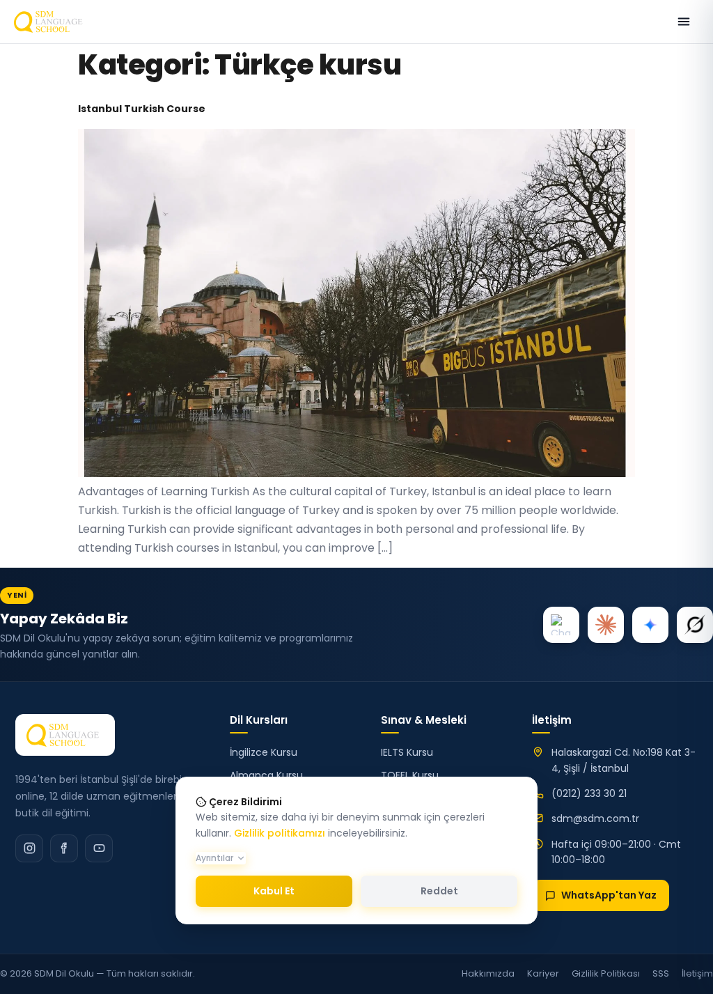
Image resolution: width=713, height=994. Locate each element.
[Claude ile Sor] (606, 625)
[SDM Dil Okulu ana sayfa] (50, 21)
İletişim (697, 973)
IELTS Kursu (407, 752)
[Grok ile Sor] (695, 625)
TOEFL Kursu (410, 775)
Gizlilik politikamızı (279, 833)
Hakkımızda (488, 973)
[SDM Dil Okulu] (65, 735)
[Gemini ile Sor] (650, 625)
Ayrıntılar (214, 858)
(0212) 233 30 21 (589, 793)
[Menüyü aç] (683, 21)
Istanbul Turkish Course (141, 109)
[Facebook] (64, 848)
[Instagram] (29, 848)
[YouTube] (99, 848)
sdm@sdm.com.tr (595, 818)
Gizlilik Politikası (606, 973)
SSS (660, 973)
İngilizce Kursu (263, 752)
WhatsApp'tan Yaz (609, 895)
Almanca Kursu (266, 775)
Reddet (439, 891)
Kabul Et (274, 891)
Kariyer (543, 973)
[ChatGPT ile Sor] (561, 625)
